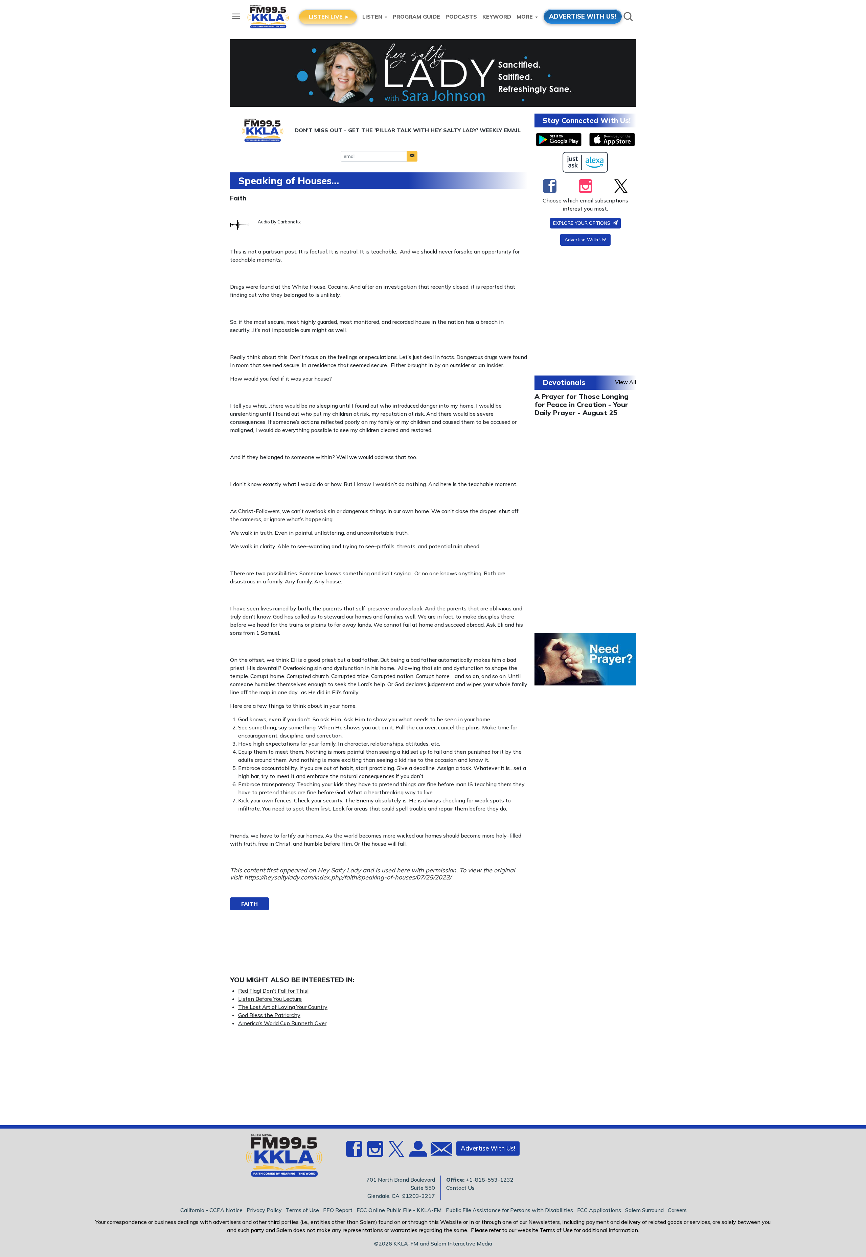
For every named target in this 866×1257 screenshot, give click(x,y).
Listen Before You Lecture (270, 998)
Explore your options (582, 223)
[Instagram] (585, 186)
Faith (238, 198)
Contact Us (460, 1187)
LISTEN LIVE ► (329, 16)
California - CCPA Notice (211, 1210)
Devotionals (564, 382)
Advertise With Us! (585, 240)
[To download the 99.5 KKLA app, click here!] (559, 139)
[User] (417, 1152)
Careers (677, 1210)
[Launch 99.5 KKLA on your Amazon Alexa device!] (585, 162)
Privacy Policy (264, 1210)
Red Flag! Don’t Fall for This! (273, 990)
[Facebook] (549, 186)
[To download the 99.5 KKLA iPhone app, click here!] (612, 139)
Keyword (496, 16)
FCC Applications (599, 1210)
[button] (412, 156)
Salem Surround (644, 1210)
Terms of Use (302, 1210)
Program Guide (416, 16)
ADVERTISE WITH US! (582, 16)
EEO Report (337, 1210)
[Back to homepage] (280, 1157)
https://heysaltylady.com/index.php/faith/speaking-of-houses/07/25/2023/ (347, 877)
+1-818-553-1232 (490, 1179)
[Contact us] (439, 1150)
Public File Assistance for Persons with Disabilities (509, 1210)
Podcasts (461, 16)
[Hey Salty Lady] (433, 73)
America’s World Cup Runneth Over (282, 1023)
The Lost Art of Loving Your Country (282, 1007)
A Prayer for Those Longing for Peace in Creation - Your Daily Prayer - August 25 (581, 404)
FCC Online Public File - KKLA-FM (399, 1210)
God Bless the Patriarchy (269, 1015)
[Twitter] (621, 186)
